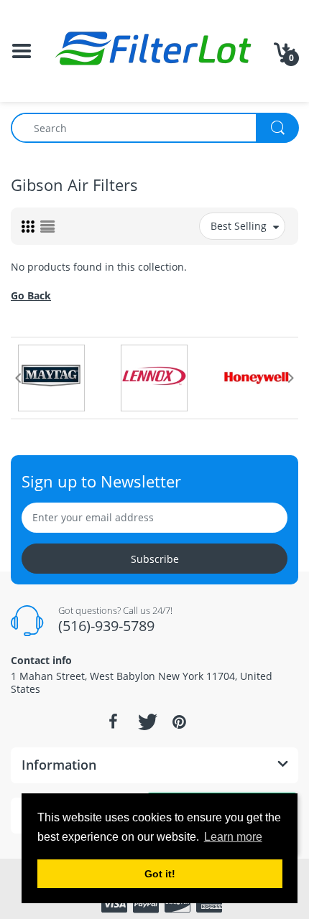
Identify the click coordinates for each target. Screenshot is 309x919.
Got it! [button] (159, 874)
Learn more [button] (233, 837)
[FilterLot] (155, 50)
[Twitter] (146, 721)
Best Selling (239, 226)
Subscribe (155, 559)
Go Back (31, 295)
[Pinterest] (179, 721)
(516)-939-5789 (106, 625)
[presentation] (18, 377)
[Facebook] (113, 721)
